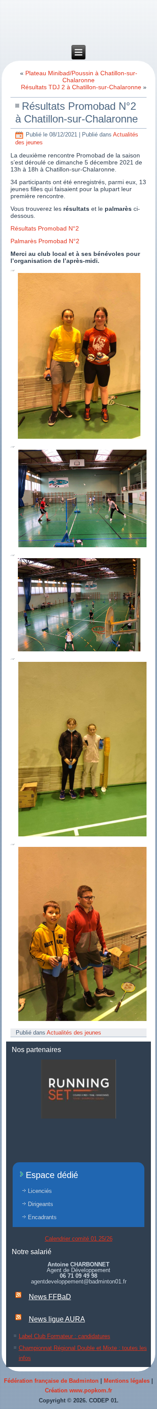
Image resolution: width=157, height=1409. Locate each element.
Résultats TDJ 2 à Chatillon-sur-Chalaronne (81, 87)
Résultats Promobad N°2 (44, 228)
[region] (78, 1089)
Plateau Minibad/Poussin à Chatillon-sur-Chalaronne (81, 77)
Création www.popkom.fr (78, 1390)
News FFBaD (50, 1297)
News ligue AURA (57, 1319)
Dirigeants (40, 1204)
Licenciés (40, 1191)
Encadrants (42, 1217)
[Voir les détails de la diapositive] (78, 1089)
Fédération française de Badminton (51, 1381)
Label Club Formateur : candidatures (64, 1336)
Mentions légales (127, 1381)
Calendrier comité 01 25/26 (79, 1238)
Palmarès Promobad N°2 (44, 241)
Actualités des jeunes (74, 1032)
